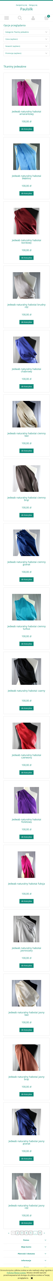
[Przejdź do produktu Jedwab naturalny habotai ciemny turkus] (26, 607)
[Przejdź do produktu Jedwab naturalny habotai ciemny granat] (26, 543)
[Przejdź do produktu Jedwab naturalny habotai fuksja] (26, 864)
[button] (6, 18)
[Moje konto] (33, 18)
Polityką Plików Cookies (16, 1272)
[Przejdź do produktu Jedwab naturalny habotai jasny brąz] (26, 1057)
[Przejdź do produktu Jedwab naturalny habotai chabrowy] (26, 350)
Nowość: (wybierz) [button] (12, 46)
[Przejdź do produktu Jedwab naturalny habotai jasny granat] (26, 1122)
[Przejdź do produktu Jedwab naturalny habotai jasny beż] (26, 993)
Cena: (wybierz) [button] (11, 39)
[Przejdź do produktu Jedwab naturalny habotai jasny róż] (26, 1186)
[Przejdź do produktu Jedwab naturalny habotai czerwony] (26, 736)
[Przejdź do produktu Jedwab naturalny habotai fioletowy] (26, 800)
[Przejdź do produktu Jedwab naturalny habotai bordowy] (26, 221)
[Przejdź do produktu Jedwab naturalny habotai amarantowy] (26, 92)
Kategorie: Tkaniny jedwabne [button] (17, 32)
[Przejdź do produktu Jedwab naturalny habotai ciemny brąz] (26, 478)
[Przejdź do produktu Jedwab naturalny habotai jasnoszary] (26, 929)
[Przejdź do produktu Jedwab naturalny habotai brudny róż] (26, 285)
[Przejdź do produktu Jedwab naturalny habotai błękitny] (26, 156)
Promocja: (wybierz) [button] (13, 53)
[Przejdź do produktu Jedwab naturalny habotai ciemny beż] (26, 414)
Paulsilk (26, 9)
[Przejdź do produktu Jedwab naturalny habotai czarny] (26, 671)
